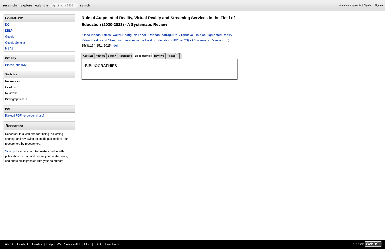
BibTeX (112, 55)
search (85, 5)
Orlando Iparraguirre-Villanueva (170, 35)
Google (9, 36)
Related (171, 55)
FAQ (98, 244)
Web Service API (68, 244)
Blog (87, 244)
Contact (22, 244)
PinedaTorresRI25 (16, 65)
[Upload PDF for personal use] (24, 115)
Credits (37, 244)
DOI (7, 24)
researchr (10, 5)
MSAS (9, 48)
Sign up (379, 5)
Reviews (159, 55)
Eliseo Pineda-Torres (96, 35)
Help (49, 244)
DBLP (9, 30)
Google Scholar (15, 42)
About (9, 244)
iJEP (225, 40)
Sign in (367, 5)
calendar (41, 5)
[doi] (116, 45)
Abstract (88, 55)
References (125, 55)
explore (26, 5)
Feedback (112, 244)
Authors (100, 55)
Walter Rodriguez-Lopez (130, 35)
